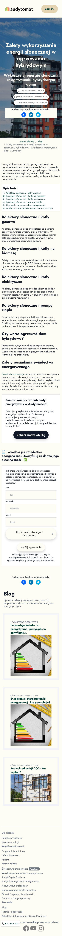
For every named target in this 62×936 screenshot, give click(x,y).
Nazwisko (10, 501)
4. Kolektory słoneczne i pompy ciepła (22, 202)
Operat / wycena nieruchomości (18, 894)
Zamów (49, 9)
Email (8, 514)
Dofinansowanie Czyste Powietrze (19, 890)
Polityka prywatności (12, 838)
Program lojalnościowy (13, 851)
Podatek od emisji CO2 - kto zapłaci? (28, 770)
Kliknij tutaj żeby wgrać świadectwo (29, 533)
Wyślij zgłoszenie (31, 547)
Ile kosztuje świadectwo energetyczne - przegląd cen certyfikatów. (28, 629)
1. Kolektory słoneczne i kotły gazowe (22, 193)
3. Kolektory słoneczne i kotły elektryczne (24, 199)
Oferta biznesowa (11, 855)
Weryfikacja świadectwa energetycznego (22, 873)
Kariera (5, 859)
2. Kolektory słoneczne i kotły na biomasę (24, 196)
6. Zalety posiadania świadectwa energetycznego (28, 208)
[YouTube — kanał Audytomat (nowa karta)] (31, 927)
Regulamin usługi (10, 842)
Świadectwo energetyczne (15, 374)
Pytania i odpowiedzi (12, 911)
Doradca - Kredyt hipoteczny (16, 898)
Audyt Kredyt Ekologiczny (15, 885)
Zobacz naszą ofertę (31, 435)
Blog (40, 141)
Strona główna (27, 141)
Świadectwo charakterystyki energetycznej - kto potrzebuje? (30, 700)
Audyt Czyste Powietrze (13, 877)
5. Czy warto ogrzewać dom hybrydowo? (24, 205)
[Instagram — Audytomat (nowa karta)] (38, 927)
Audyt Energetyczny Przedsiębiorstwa (20, 881)
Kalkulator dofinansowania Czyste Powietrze (24, 916)
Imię (7, 487)
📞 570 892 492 (10, 923)
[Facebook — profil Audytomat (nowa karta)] (23, 927)
